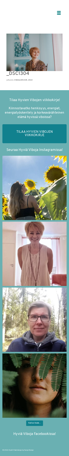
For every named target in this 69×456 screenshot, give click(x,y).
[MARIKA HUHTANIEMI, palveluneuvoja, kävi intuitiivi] (34, 320)
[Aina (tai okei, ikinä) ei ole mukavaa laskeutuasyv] (34, 385)
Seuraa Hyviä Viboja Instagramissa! (34, 150)
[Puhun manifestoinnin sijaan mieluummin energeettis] (34, 188)
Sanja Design (29, 450)
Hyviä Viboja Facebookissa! (34, 434)
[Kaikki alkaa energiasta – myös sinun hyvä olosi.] (34, 254)
